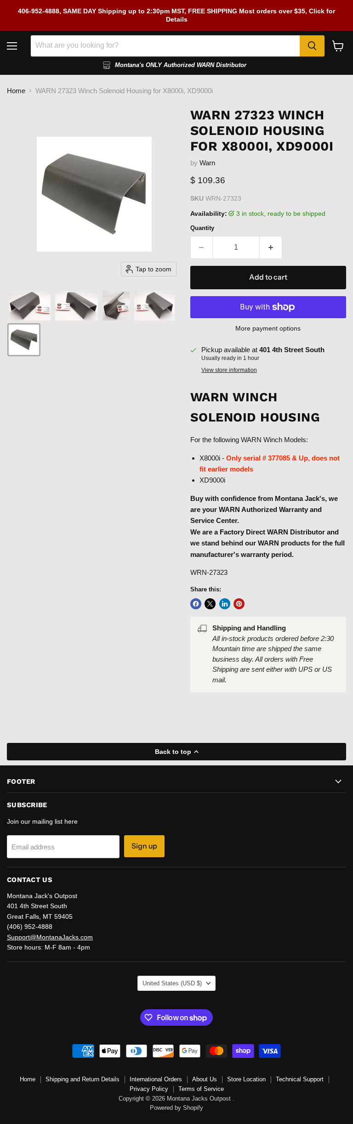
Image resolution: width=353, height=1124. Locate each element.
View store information (229, 370)
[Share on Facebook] (195, 603)
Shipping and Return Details (83, 1079)
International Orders (156, 1079)
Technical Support (300, 1079)
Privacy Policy (149, 1088)
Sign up (144, 846)
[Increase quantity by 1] (271, 247)
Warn (207, 163)
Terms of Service (201, 1088)
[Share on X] (210, 603)
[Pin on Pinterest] (239, 603)
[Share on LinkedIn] (224, 603)
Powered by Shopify (176, 1107)
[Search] (312, 45)
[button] (29, 305)
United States (172, 983)
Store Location (246, 1079)
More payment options (268, 328)
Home (16, 91)
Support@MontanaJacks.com (50, 937)
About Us (204, 1079)
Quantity (202, 228)
